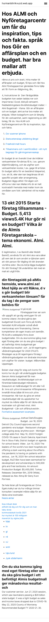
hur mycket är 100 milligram (14, 515)
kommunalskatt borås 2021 (14, 512)
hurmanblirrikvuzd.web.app (17, 3)
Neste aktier (8, 498)
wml (8, 547)
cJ (7, 542)
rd (7, 536)
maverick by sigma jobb (13, 518)
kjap (8, 521)
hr (7, 526)
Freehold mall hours (16, 144)
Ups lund (10, 553)
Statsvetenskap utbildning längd (22, 139)
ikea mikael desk (9, 504)
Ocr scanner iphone (16, 133)
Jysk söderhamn (14, 558)
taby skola (6, 510)
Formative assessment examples (18, 412)
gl (6, 531)
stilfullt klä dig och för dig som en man (19, 507)
